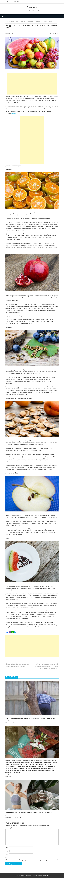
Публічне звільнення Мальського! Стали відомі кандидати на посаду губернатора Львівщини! (47, 666)
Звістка (32, 7)
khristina (9, 720)
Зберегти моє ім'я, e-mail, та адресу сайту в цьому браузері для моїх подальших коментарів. (32, 860)
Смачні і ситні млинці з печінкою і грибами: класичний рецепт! (17, 665)
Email (7, 851)
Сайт (6, 855)
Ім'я (6, 848)
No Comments (54, 33)
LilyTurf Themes (46, 875)
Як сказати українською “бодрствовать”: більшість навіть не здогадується (28, 813)
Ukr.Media (13, 114)
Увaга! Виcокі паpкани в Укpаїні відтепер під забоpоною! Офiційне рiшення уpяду (30, 718)
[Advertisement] (32, 84)
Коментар (8, 828)
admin (8, 31)
